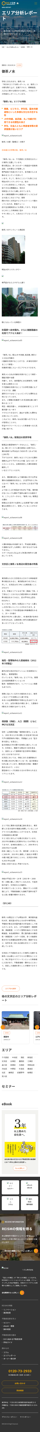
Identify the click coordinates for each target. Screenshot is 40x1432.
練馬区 (11, 1072)
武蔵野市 (20, 1072)
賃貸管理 (7, 1312)
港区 (22, 1057)
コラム (6, 1352)
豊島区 (30, 1068)
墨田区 (21, 1061)
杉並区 (21, 1068)
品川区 (4, 1065)
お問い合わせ (20, 1383)
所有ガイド (7, 1342)
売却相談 (20, 1390)
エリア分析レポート (13, 47)
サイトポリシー (25, 1417)
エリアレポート (9, 1355)
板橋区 (30, 1072)
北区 (3, 1072)
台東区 (13, 1061)
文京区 (23, 47)
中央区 (14, 1057)
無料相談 (7, 1329)
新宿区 (30, 1057)
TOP (3, 47)
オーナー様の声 (9, 1358)
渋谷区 (4, 1068)
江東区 (30, 1061)
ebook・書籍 (8, 1326)
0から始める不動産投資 (12, 1339)
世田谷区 (31, 1065)
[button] (3, 1027)
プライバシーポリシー (9, 1417)
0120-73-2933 (20, 1371)
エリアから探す (10, 988)
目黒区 (13, 1065)
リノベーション (9, 1309)
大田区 (21, 1065)
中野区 (13, 1068)
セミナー (7, 1322)
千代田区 (5, 1057)
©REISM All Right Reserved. (10, 1424)
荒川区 (4, 1076)
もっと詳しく (20, 1168)
